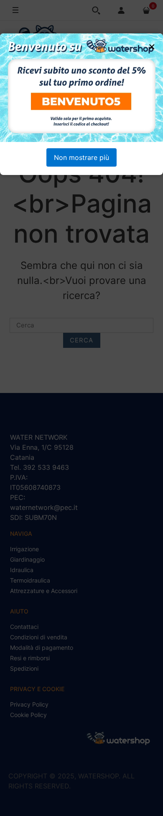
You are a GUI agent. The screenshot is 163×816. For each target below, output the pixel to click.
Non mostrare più (81, 157)
